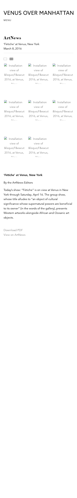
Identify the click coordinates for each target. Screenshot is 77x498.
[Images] (5, 59)
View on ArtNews (14, 235)
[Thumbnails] (11, 59)
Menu (7, 20)
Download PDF (13, 230)
